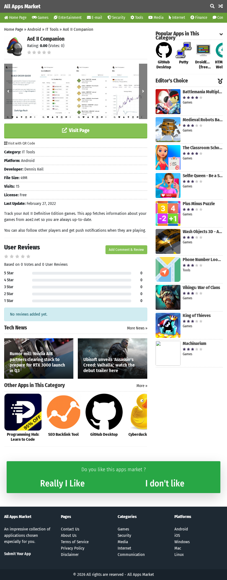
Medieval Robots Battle (203, 119)
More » (141, 385)
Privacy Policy (72, 548)
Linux (179, 554)
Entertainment (70, 17)
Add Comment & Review (126, 250)
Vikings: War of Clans (201, 287)
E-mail (96, 17)
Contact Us (70, 529)
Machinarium (194, 343)
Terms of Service (75, 541)
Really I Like (62, 483)
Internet (178, 17)
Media (158, 17)
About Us (68, 535)
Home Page (17, 17)
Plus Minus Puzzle (199, 203)
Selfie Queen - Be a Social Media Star (203, 175)
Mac (177, 548)
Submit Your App (17, 553)
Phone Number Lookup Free (203, 259)
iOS (177, 535)
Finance (200, 17)
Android (34, 29)
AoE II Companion (78, 29)
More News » (137, 328)
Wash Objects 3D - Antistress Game (203, 231)
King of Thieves (197, 315)
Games (42, 17)
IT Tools (51, 29)
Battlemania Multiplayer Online (203, 91)
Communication (131, 554)
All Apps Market (22, 6)
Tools (138, 17)
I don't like (164, 483)
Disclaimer (70, 554)
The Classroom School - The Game (203, 147)
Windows (182, 541)
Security (118, 17)
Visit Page (78, 130)
